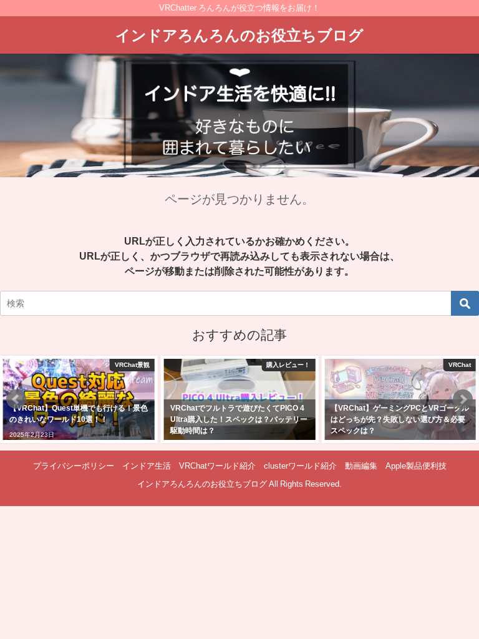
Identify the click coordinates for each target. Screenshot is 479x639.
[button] (16, 399)
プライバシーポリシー (73, 466)
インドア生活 (146, 466)
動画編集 (361, 466)
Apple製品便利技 (416, 466)
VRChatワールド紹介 (217, 466)
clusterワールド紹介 (300, 466)
